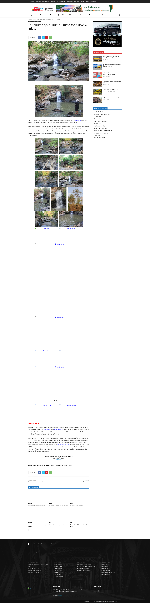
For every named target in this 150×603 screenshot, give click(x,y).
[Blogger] (94, 591)
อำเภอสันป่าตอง (58, 429)
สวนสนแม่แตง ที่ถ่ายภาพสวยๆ (76, 505)
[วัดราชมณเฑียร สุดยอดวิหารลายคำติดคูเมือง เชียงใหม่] (38, 516)
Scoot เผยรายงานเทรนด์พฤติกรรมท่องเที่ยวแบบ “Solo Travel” (112, 65)
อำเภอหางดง (47, 429)
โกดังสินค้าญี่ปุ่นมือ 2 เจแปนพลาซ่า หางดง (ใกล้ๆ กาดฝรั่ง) (111, 57)
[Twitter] (118, 1)
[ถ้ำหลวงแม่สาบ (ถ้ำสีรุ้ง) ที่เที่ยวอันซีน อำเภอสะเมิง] (79, 516)
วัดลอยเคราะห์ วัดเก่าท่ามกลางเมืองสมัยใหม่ (58, 505)
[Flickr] (102, 591)
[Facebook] (114, 1)
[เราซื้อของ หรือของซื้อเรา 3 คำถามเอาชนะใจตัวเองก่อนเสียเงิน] (97, 75)
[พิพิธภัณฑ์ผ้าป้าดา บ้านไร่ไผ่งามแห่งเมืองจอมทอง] (38, 497)
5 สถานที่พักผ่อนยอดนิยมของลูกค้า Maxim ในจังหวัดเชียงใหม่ (111, 90)
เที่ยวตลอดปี (58, 465)
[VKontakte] (109, 591)
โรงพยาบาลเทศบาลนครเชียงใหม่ (36, 482)
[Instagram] (116, 1)
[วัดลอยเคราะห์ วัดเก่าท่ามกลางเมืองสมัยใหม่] (58, 497)
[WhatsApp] (50, 37)
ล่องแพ (59, 444)
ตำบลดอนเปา (86, 482)
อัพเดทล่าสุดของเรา (98, 52)
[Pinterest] (46, 37)
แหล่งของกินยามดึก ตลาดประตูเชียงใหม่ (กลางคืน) (112, 82)
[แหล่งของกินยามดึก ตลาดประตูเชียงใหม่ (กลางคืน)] (97, 84)
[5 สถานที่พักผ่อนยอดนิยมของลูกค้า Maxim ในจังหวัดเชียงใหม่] (97, 92)
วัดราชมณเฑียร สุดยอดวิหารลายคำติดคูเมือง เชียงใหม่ (38, 525)
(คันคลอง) (78, 120)
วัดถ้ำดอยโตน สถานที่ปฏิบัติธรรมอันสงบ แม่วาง (58, 525)
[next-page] (32, 530)
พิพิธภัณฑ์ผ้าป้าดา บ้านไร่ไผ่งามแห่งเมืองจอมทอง (36, 506)
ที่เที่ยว (34, 19)
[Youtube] (121, 1)
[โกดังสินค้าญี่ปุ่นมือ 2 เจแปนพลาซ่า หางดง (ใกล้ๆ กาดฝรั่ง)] (97, 59)
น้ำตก (33, 21)
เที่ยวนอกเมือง (64, 465)
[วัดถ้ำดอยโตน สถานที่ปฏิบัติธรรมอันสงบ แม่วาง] (58, 516)
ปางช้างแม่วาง (65, 444)
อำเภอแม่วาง (38, 21)
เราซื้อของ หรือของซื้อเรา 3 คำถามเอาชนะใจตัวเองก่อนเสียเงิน (111, 73)
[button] (120, 15)
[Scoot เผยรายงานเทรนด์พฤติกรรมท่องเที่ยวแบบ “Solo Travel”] (97, 67)
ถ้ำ (50, 522)
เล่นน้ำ (70, 465)
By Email (60, 595)
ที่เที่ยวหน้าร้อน (36, 465)
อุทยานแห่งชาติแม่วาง (50, 465)
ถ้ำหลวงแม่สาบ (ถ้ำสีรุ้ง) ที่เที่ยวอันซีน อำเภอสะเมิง (79, 525)
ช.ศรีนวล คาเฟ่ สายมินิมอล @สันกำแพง (112, 98)
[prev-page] (29, 530)
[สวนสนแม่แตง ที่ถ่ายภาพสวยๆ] (79, 497)
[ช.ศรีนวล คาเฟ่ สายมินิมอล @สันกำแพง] (97, 100)
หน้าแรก (30, 19)
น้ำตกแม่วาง (42, 465)
